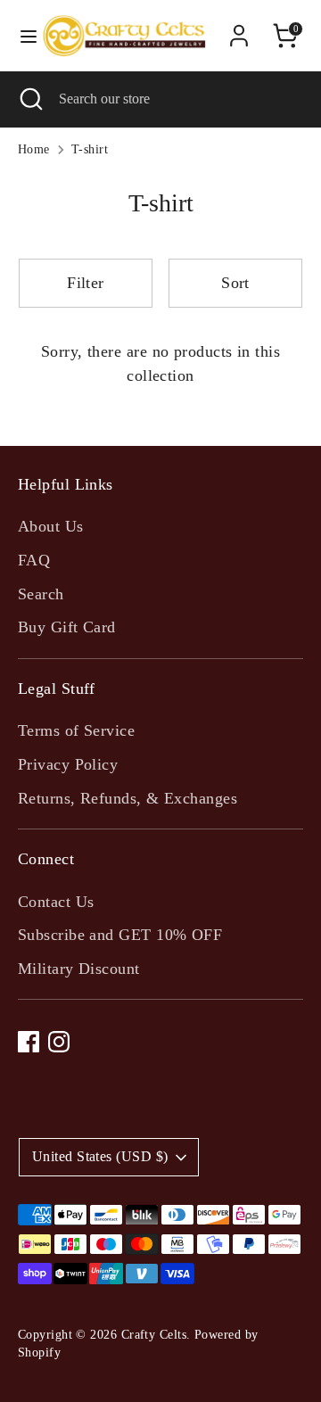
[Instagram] (59, 1041)
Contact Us (56, 902)
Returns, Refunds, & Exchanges (127, 798)
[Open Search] (29, 99)
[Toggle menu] (20, 35)
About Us (51, 526)
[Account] (239, 29)
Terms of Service (76, 730)
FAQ (34, 560)
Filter (85, 283)
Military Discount (79, 968)
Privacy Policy (68, 764)
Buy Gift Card (67, 627)
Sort (235, 283)
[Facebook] (28, 1041)
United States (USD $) (100, 1156)
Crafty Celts (153, 1334)
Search (41, 594)
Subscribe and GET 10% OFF (120, 935)
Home (34, 149)
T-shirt (89, 149)
